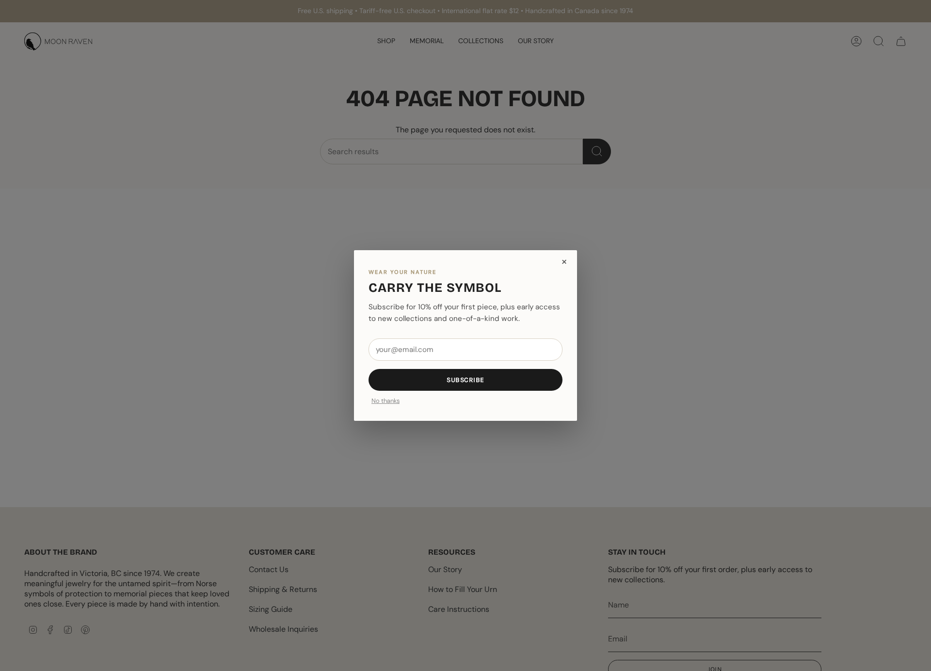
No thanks (385, 401)
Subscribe (465, 380)
